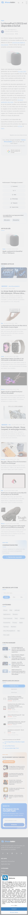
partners (10, 882)
